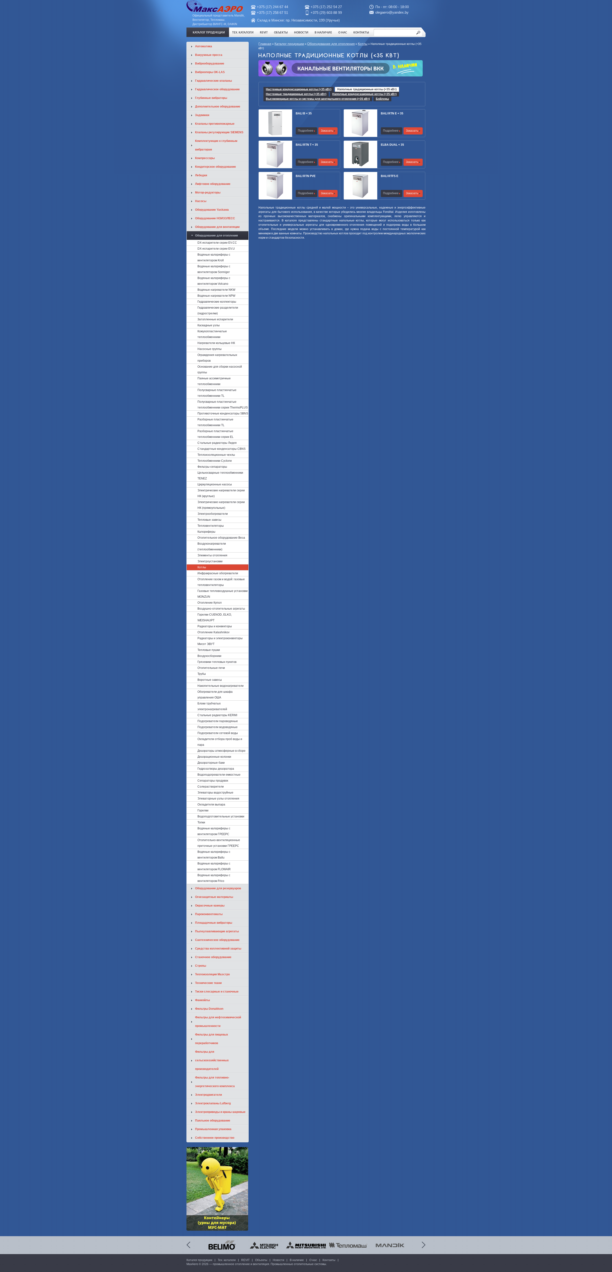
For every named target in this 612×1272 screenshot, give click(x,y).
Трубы (201, 674)
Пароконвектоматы (209, 914)
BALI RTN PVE (306, 176)
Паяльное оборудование (212, 1120)
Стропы (200, 965)
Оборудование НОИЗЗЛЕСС (215, 218)
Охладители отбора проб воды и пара (219, 741)
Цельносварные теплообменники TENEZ (220, 475)
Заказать (327, 130)
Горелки (202, 810)
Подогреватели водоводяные (217, 727)
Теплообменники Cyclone (214, 460)
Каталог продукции (209, 32)
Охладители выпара (211, 804)
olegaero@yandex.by (392, 12)
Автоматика (203, 46)
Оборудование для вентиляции (217, 227)
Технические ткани (208, 983)
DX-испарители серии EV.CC (217, 242)
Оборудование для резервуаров (218, 888)
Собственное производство (214, 1137)
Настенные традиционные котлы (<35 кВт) (296, 94)
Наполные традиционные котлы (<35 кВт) (367, 89)
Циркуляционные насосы (214, 484)
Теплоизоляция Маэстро (212, 974)
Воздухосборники (209, 656)
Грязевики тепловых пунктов (216, 662)
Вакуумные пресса (208, 55)
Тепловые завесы (209, 519)
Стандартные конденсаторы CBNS (221, 449)
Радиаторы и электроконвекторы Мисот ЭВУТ (220, 641)
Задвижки (202, 115)
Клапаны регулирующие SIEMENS (219, 132)
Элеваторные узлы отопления (218, 798)
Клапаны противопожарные (215, 123)
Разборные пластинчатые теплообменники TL (215, 422)
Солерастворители (210, 786)
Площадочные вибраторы (213, 922)
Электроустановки (210, 561)
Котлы (362, 44)
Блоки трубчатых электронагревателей (212, 706)
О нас (342, 32)
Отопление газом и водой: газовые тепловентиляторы (221, 582)
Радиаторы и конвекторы (214, 626)
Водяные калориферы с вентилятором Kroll (213, 257)
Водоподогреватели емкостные (218, 774)
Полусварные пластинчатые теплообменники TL (216, 392)
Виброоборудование (209, 63)
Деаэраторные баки (211, 762)
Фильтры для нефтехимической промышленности (218, 1022)
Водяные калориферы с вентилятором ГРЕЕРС (213, 831)
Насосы (200, 201)
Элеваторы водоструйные (215, 792)
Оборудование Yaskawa (212, 209)
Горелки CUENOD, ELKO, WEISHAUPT (214, 617)
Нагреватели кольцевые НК (216, 343)
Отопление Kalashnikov (213, 632)
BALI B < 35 (304, 113)
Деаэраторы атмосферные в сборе (221, 750)
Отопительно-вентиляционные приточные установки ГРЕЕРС (218, 843)
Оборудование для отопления (331, 44)
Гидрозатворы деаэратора (215, 768)
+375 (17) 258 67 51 (272, 13)
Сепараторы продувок (212, 780)
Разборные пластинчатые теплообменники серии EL (215, 434)
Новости (301, 32)
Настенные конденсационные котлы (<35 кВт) (298, 89)
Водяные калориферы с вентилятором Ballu (213, 854)
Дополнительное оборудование (217, 106)
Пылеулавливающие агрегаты (217, 931)
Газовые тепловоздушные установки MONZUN (222, 593)
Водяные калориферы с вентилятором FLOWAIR (214, 866)
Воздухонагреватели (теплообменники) (211, 546)
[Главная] (214, 11)
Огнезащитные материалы (214, 897)
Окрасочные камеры (209, 905)
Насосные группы (209, 349)
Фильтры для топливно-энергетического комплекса (215, 1082)
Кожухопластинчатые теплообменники (212, 334)
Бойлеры (382, 99)
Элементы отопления (212, 555)
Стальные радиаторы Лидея (217, 443)
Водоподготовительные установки (220, 816)
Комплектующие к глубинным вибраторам (216, 145)
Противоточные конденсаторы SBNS (222, 413)
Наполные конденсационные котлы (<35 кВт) (364, 94)
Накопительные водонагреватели (220, 685)
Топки (201, 822)
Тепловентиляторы (210, 525)
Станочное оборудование (213, 957)
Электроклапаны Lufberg (213, 1103)
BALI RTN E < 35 (392, 113)
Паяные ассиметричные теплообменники (214, 381)
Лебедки (201, 175)
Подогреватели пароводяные (217, 721)
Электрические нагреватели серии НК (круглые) (221, 493)
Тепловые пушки (208, 650)
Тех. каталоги (243, 32)
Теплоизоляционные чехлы (216, 454)
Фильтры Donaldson (209, 1008)
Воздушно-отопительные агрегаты (221, 608)
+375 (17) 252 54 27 (326, 7)
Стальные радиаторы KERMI (217, 715)
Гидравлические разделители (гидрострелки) (217, 310)
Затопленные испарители (215, 319)
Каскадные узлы (208, 325)
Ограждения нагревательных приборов (217, 357)
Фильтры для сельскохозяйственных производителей (212, 1060)
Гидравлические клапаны (213, 80)
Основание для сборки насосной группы (219, 369)
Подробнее (305, 130)
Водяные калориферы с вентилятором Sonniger (213, 269)
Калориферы (206, 531)
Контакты (361, 32)
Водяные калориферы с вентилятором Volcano (213, 280)
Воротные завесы (209, 680)
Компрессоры (205, 158)
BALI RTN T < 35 (307, 144)
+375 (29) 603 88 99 (326, 13)
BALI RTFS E (389, 176)
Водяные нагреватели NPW (216, 295)
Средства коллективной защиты (218, 948)
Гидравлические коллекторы (216, 301)
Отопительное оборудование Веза (221, 537)
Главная (264, 44)
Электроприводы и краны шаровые (220, 1112)
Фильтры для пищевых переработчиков (211, 1039)
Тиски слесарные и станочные (217, 991)
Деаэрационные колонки (214, 756)
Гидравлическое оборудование (217, 89)
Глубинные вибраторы (211, 98)
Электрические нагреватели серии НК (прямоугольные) (221, 505)
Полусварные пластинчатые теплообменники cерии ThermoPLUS (222, 404)
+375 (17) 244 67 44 (272, 7)
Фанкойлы (202, 1000)
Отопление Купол (209, 602)
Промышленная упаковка (213, 1129)
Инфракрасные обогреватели (217, 573)
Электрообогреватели (212, 513)
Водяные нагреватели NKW (216, 289)
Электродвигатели (208, 1094)
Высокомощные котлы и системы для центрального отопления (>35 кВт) (318, 99)
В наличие (323, 32)
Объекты (281, 32)
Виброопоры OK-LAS (210, 72)
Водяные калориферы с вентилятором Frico (213, 878)
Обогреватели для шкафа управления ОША (215, 694)
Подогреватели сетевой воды (217, 733)
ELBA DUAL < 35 (392, 144)
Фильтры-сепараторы (212, 466)
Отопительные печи (211, 668)
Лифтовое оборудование (212, 184)
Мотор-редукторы (207, 192)
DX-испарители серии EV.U (216, 248)
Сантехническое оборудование (217, 940)
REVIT (264, 32)
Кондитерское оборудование (215, 166)
